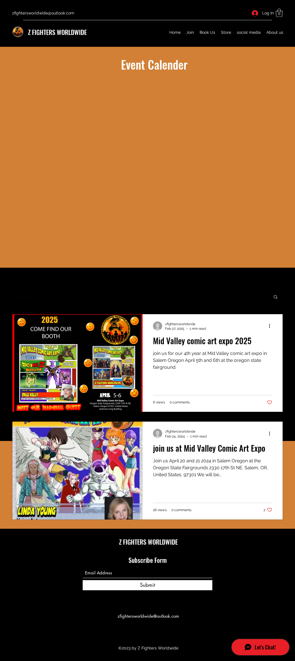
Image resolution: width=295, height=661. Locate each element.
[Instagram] (156, 629)
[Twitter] (147, 629)
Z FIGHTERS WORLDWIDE (57, 32)
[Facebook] (139, 629)
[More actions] (271, 326)
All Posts (21, 296)
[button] (279, 13)
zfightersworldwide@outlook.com (43, 13)
